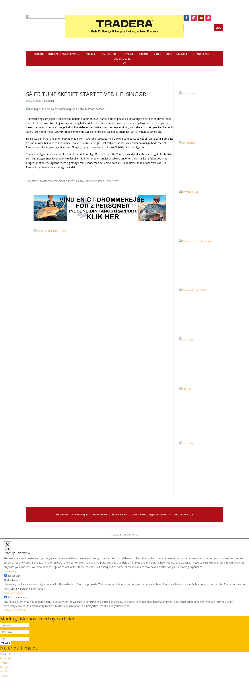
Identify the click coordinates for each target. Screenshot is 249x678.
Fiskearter (108, 54)
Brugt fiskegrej (176, 54)
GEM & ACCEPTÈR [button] (15, 610)
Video (158, 54)
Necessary (14, 575)
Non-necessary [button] (13, 593)
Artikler (91, 54)
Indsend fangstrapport (65, 54)
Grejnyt (144, 54)
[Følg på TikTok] (208, 18)
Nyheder (129, 54)
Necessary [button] (10, 571)
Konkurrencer (201, 54)
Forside (39, 54)
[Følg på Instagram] (194, 18)
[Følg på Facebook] (186, 18)
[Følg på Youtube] (201, 18)
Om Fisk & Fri (122, 59)
